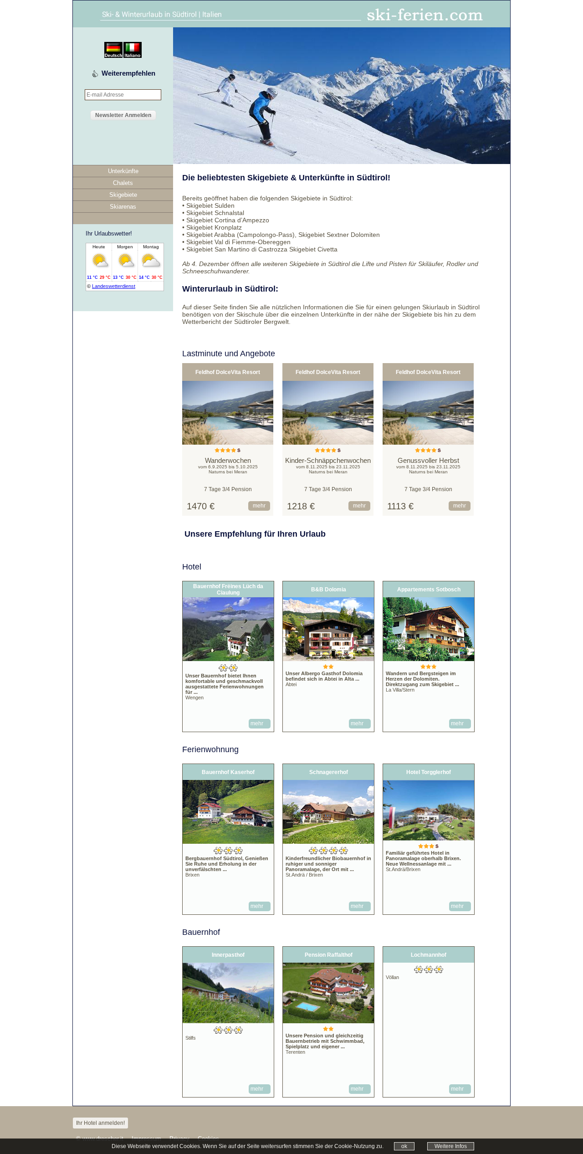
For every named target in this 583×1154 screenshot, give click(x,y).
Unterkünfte (123, 171)
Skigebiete (123, 194)
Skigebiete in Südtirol (321, 198)
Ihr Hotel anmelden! (100, 1123)
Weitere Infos (451, 1146)
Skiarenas (123, 206)
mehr (259, 506)
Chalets (123, 183)
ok (404, 1146)
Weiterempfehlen (128, 73)
